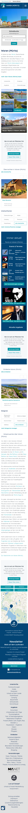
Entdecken (18, 110)
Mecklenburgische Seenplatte (11, 400)
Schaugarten (5, 490)
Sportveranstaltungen (14, 760)
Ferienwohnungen (14, 687)
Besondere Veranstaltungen (14, 746)
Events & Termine (15, 246)
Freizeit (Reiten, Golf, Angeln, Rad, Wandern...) (14, 722)
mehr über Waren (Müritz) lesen (11, 76)
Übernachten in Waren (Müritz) (15, 169)
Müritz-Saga (17, 495)
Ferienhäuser (14, 695)
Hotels (14, 689)
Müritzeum (19, 486)
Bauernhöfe (14, 700)
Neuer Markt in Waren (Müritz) (13, 131)
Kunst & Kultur (14, 744)
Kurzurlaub (14, 710)
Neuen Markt (13, 456)
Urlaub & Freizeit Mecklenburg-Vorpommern (14, 788)
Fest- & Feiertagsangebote (14, 716)
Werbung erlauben (14, 153)
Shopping (14, 750)
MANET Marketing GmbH (16, 635)
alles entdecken (6, 372)
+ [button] (3, 594)
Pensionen (14, 691)
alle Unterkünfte (6, 172)
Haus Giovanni (6, 200)
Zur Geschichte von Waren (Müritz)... (12, 555)
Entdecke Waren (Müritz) (12, 369)
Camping (14, 697)
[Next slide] (24, 18)
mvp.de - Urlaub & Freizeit (14, 632)
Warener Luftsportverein (15, 543)
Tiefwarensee (16, 490)
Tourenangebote (14, 714)
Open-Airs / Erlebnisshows (14, 758)
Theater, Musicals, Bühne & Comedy (14, 764)
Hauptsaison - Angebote (14, 725)
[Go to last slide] (21, 176)
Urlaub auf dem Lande (14, 693)
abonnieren (14, 666)
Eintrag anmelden (14, 796)
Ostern (14, 727)
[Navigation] (25, 6)
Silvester (14, 729)
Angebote (7, 590)
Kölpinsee (6, 521)
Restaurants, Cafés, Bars (14, 748)
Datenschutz (14, 800)
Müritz (13, 54)
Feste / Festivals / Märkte (14, 756)
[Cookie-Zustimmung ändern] (3, 808)
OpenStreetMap (18, 622)
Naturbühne (4, 493)
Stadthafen (12, 468)
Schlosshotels (14, 702)
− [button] (3, 596)
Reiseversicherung (14, 805)
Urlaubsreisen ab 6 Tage (14, 712)
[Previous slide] (4, 18)
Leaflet (8, 622)
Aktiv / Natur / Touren (14, 762)
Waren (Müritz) (17, 1)
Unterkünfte (8, 586)
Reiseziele (14, 741)
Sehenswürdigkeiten (14, 737)
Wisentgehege (5, 530)
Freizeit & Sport (14, 739)
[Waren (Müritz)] (11, 606)
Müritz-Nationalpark (13, 63)
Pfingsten (14, 731)
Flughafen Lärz (5, 541)
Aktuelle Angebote (16, 327)
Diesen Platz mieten (14, 157)
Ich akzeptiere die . (14, 671)
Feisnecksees (8, 514)
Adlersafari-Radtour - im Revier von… (20, 252)
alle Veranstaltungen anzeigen (14, 284)
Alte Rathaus (13, 454)
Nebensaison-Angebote (14, 718)
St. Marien (16, 452)
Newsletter (14, 807)
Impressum (14, 798)
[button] (13, 5)
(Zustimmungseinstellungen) (14, 803)
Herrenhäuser (14, 704)
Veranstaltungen (21, 590)
